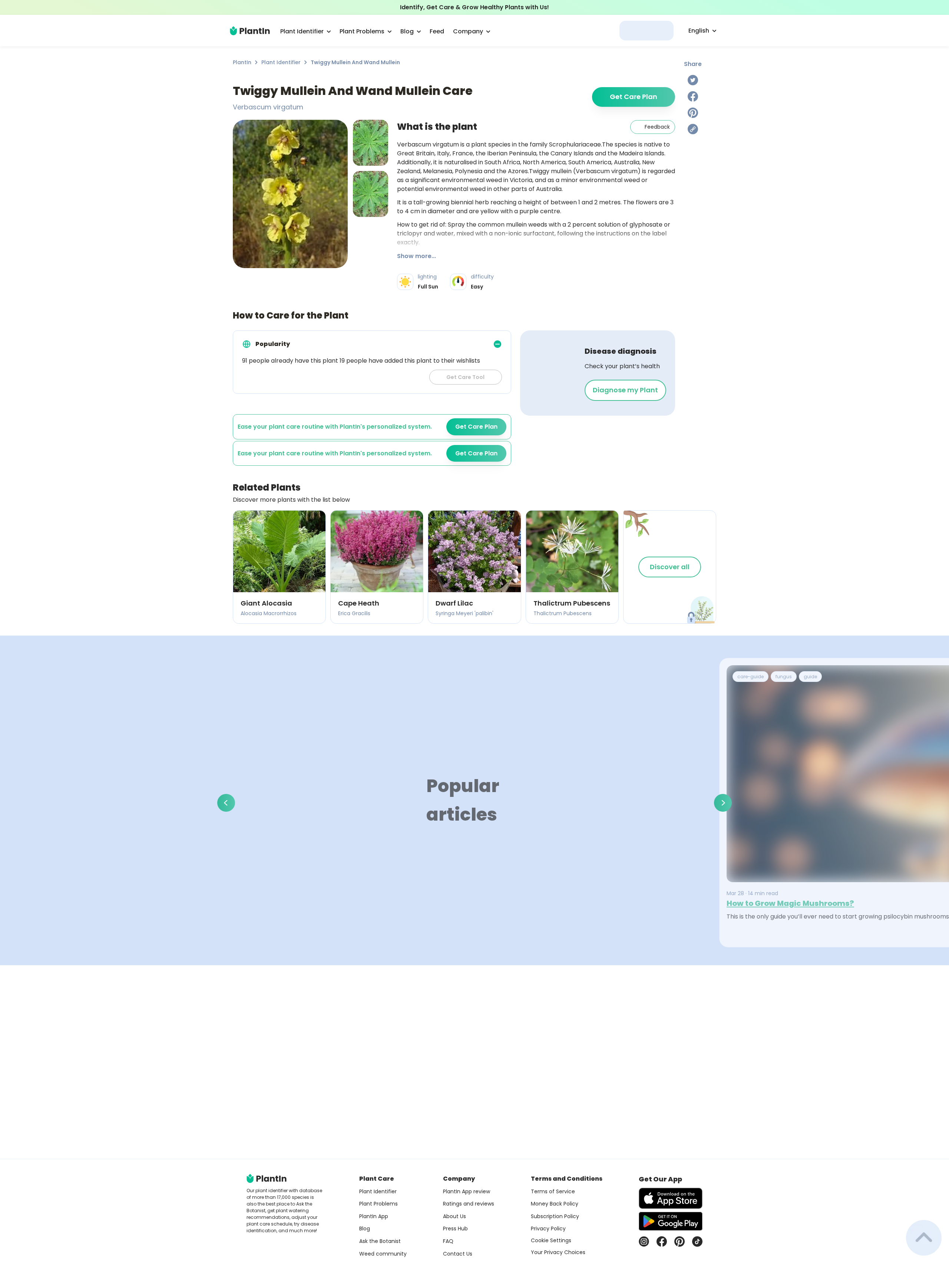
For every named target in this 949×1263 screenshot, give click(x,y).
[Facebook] (693, 96)
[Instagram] (644, 1241)
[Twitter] (693, 80)
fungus (784, 676)
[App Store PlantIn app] (670, 1198)
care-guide (750, 676)
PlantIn (242, 62)
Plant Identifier (281, 62)
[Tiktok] (697, 1241)
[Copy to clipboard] (693, 129)
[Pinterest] (693, 113)
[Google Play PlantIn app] (670, 1221)
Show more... (416, 256)
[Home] (250, 30)
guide (810, 676)
